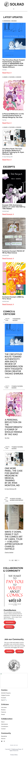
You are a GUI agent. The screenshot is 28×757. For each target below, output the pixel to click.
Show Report (19, 500)
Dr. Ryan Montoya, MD (10, 489)
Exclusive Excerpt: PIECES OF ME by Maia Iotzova (13, 252)
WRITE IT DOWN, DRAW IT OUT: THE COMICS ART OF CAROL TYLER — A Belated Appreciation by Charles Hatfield (14, 540)
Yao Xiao (7, 438)
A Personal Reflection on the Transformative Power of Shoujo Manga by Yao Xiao (13, 115)
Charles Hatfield (9, 552)
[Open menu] (13, 9)
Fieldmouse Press (16, 749)
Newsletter (9, 651)
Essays (5, 77)
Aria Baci (7, 377)
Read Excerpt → (8, 214)
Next (17, 560)
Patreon (19, 651)
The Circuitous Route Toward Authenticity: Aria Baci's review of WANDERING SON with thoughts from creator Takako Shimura (13, 63)
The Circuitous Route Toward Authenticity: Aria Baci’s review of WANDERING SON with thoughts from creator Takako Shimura (14, 364)
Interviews (7, 21)
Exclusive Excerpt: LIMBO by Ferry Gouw (13, 298)
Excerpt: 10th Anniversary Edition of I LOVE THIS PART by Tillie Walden (13, 206)
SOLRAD (17, 4)
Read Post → (6, 73)
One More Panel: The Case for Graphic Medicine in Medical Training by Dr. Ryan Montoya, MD (13, 151)
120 (12, 560)
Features (12, 77)
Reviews (14, 21)
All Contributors (9, 622)
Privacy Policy (14, 754)
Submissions (9, 627)
